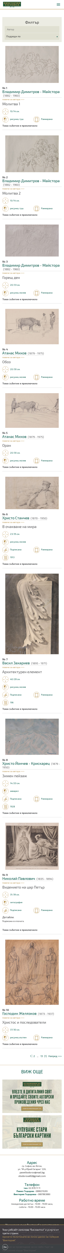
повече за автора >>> (13, 99)
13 (42, 1056)
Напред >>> (55, 1056)
